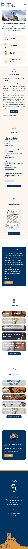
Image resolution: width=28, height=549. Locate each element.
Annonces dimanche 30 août (12, 250)
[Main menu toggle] (25, 4)
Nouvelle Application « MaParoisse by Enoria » (11, 139)
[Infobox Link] (14, 38)
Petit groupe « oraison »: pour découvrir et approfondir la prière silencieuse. (13, 163)
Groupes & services (9, 145)
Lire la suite (8, 282)
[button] (14, 111)
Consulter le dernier (14, 233)
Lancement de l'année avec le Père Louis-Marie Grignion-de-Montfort (13, 175)
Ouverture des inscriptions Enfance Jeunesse (12, 150)
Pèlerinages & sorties (9, 180)
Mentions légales (14, 515)
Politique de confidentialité (14, 517)
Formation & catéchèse (9, 157)
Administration (14, 518)
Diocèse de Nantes (14, 511)
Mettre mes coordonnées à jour (14, 513)
